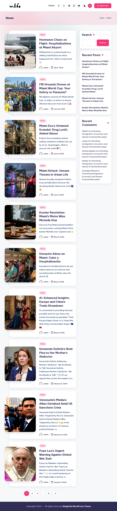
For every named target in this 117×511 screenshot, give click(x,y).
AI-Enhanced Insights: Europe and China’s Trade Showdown (54, 301)
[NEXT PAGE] (55, 493)
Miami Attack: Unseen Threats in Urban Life (93, 99)
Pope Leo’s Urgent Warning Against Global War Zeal (55, 454)
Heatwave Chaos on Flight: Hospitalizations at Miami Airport (55, 43)
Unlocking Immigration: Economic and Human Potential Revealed (95, 134)
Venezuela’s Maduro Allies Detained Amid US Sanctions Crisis (55, 403)
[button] (102, 5)
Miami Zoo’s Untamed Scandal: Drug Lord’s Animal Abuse (54, 129)
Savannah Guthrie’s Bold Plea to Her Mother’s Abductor (56, 352)
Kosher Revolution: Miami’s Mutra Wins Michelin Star (52, 216)
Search (87, 34)
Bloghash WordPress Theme (77, 506)
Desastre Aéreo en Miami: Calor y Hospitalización (52, 257)
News (43, 35)
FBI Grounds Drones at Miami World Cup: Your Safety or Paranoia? (54, 88)
